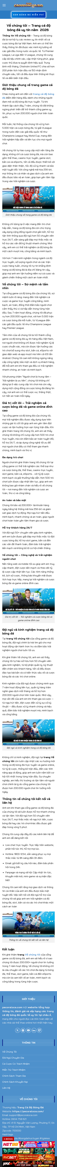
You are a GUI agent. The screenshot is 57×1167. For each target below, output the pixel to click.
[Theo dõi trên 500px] (33, 1030)
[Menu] (4, 5)
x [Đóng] (8, 1139)
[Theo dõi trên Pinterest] (23, 1030)
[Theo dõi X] (17, 1030)
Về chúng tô (32, 954)
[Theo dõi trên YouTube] (28, 1030)
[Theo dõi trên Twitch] (39, 1030)
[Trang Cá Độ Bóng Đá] (28, 5)
